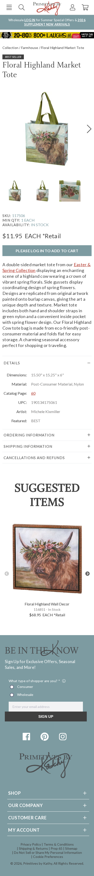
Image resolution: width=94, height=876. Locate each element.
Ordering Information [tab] (29, 435)
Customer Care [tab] (27, 817)
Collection (10, 48)
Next (87, 573)
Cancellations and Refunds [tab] (34, 457)
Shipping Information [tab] (28, 446)
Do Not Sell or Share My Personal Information (48, 852)
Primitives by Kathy (37, 863)
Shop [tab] (14, 793)
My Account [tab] (24, 830)
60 (33, 393)
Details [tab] (12, 363)
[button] (9, 7)
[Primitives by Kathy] (45, 776)
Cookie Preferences (48, 857)
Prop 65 (56, 848)
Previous (7, 573)
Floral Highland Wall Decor (47, 604)
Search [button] (21, 7)
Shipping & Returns (33, 848)
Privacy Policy (30, 844)
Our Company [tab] (25, 805)
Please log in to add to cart (47, 250)
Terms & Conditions (59, 844)
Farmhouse (29, 48)
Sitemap (71, 848)
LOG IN (29, 20)
